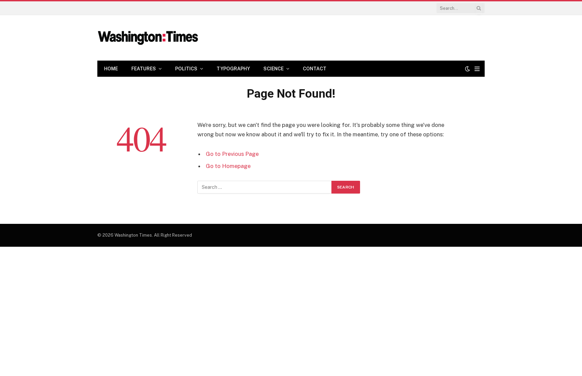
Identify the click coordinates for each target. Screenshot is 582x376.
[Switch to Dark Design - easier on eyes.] (467, 68)
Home (111, 68)
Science (273, 68)
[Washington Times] (147, 38)
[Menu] (477, 68)
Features (143, 68)
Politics (186, 68)
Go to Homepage (228, 166)
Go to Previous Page (232, 153)
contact (314, 68)
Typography (233, 68)
